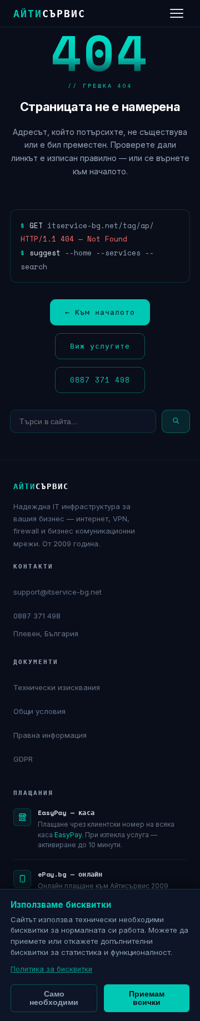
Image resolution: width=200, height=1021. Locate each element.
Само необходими (53, 998)
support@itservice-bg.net (57, 591)
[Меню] (177, 13)
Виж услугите (100, 345)
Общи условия (39, 711)
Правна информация (50, 735)
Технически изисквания (56, 687)
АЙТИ (49, 13)
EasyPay (68, 835)
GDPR (23, 759)
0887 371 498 (100, 379)
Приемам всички (146, 998)
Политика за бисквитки (51, 969)
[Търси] (176, 421)
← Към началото (100, 312)
